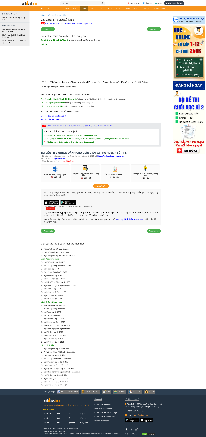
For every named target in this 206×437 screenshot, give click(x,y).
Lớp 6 (92, 9)
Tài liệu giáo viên (92, 392)
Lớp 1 (50, 9)
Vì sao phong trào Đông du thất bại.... (68, 106)
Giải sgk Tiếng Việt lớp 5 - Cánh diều (55, 348)
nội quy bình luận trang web (130, 219)
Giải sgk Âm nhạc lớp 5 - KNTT (53, 295)
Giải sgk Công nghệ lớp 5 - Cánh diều (55, 378)
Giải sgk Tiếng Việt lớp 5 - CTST (53, 305)
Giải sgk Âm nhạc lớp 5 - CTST (52, 338)
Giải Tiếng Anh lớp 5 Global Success (55, 249)
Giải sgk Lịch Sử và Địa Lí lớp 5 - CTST (55, 325)
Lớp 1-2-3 (47, 413)
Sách (159, 3)
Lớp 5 (84, 9)
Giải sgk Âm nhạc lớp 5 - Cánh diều (54, 382)
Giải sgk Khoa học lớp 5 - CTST (53, 322)
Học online (135, 3)
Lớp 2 (58, 9)
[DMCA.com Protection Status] (150, 434)
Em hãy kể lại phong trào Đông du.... (67, 102)
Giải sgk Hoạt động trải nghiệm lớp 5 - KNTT (58, 285)
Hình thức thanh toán (103, 409)
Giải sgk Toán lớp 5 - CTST (51, 312)
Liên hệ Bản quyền (101, 421)
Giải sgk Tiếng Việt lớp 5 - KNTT (53, 262)
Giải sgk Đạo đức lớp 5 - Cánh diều (54, 362)
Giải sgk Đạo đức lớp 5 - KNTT (52, 275)
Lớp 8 (110, 9)
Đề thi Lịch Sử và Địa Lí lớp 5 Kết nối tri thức (14, 42)
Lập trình (71, 422)
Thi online (137, 392)
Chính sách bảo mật (102, 404)
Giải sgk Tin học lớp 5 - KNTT (52, 289)
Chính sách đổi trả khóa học (105, 412)
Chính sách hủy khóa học (104, 416)
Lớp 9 (118, 9)
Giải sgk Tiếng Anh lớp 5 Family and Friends (58, 255)
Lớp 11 (136, 9)
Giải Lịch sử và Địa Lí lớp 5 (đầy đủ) (13, 18)
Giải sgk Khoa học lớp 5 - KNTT (53, 279)
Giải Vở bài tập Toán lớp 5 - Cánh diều (56, 358)
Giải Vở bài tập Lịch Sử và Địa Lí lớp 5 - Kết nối (13, 36)
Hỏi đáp (152, 392)
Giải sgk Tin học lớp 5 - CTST (52, 332)
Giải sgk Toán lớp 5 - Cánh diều (53, 355)
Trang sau (153, 29)
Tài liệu (148, 3)
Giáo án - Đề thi (159, 9)
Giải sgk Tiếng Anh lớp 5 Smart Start (55, 252)
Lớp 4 (75, 9)
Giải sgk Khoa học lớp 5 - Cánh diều (55, 365)
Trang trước (48, 29)
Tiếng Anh (84, 422)
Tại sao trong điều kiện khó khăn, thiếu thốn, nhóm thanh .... (83, 99)
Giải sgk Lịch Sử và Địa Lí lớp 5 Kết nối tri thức (13, 30)
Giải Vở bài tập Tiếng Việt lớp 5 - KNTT (56, 265)
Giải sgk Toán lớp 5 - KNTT (51, 269)
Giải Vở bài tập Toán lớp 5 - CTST (54, 315)
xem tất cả (101, 186)
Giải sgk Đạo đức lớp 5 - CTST (52, 318)
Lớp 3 (67, 9)
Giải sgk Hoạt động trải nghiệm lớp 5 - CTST (58, 328)
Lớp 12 (146, 9)
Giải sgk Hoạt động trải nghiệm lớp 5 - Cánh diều (60, 372)
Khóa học (122, 392)
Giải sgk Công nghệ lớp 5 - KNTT (53, 292)
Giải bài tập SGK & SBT (69, 392)
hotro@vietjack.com (141, 415)
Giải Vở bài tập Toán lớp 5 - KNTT (54, 272)
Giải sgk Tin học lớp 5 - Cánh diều (54, 375)
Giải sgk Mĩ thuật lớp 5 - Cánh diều (54, 385)
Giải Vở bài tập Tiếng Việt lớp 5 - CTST (56, 309)
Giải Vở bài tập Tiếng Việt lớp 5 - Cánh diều (58, 352)
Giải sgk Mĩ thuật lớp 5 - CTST (52, 342)
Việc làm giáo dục (175, 3)
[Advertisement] (101, 64)
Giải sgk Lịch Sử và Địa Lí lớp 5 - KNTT (55, 282)
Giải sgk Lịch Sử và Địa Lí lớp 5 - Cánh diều (57, 368)
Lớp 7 (101, 9)
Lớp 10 (127, 9)
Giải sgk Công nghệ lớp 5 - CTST (53, 335)
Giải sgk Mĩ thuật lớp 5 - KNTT (52, 299)
